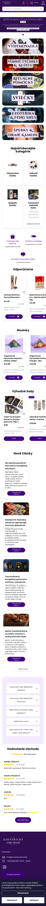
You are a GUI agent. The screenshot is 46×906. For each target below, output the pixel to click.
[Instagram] (4, 867)
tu (30, 887)
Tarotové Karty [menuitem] (33, 212)
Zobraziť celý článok (16, 493)
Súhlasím (34, 900)
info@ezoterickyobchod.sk (17, 857)
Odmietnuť (12, 900)
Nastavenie (23, 893)
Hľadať (41, 9)
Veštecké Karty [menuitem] (33, 215)
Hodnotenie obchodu (23, 749)
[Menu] (43, 3)
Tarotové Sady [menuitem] (33, 217)
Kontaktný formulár (13, 874)
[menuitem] (12, 174)
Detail (14, 438)
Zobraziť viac (23, 820)
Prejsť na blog (23, 669)
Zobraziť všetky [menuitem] (33, 224)
